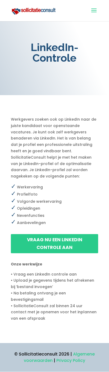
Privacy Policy (70, 360)
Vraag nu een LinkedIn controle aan (54, 243)
